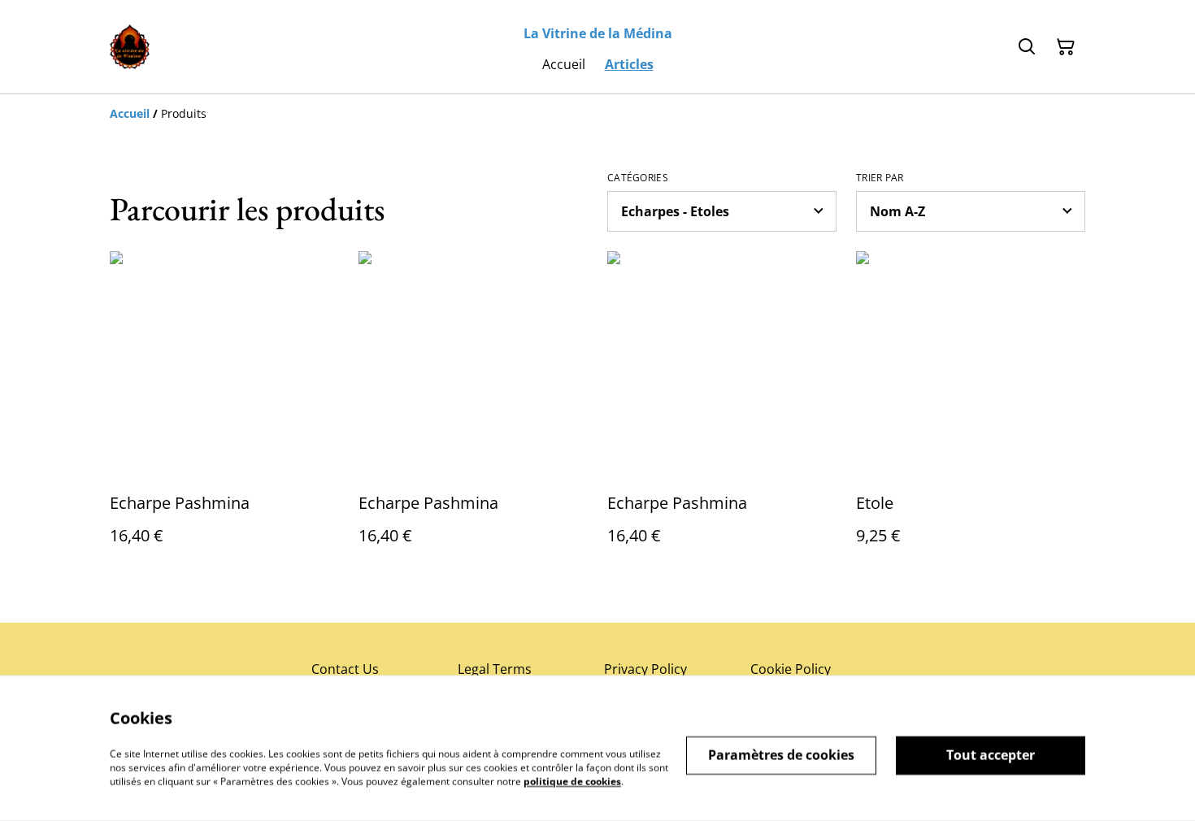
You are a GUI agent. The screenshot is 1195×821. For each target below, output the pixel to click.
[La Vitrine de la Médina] (130, 46)
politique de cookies (572, 781)
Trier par (880, 178)
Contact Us (345, 669)
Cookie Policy (790, 669)
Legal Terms (495, 669)
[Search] (1026, 47)
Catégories (637, 178)
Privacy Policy (645, 669)
